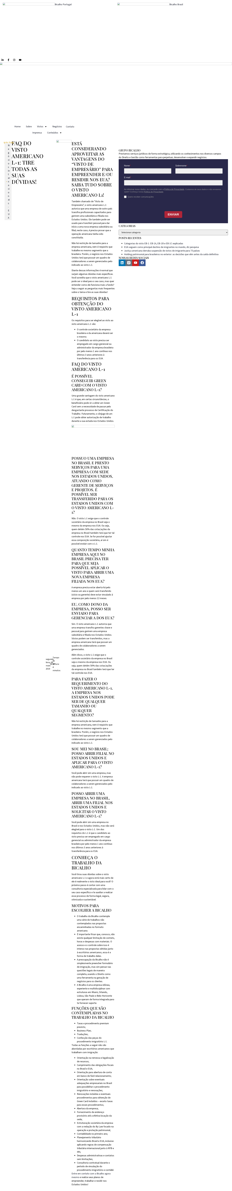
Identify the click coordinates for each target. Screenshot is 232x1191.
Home (17, 126)
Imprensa (37, 132)
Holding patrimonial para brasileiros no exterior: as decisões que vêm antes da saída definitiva (171, 254)
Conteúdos (52, 132)
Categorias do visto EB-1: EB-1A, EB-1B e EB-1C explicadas (153, 243)
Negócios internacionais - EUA (9, 181)
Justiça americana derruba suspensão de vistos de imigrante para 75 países (162, 250)
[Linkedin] (122, 262)
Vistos (40, 126)
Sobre (29, 126)
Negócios (57, 126)
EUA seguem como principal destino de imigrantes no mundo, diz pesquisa (161, 247)
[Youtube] (135, 262)
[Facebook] (142, 262)
